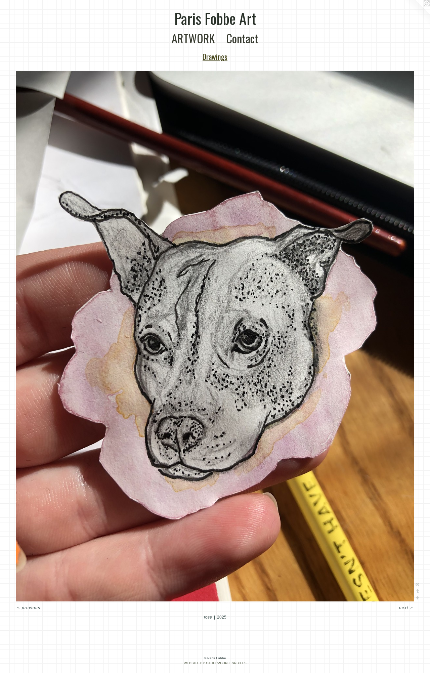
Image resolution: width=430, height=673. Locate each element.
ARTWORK (193, 38)
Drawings (215, 56)
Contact (242, 38)
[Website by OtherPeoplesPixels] (416, 13)
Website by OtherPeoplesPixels (215, 663)
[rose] (215, 336)
